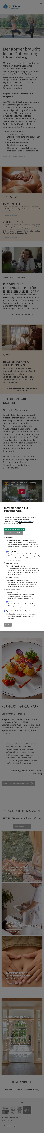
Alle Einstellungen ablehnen (14, 533)
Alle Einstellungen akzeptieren (14, 529)
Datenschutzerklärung (26, 521)
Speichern (8, 625)
